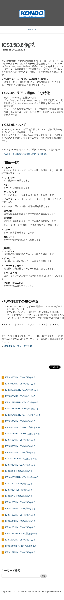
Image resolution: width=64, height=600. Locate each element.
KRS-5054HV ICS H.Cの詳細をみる (22, 427)
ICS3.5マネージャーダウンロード (20, 346)
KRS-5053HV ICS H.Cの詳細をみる (22, 433)
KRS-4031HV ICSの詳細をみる (20, 527)
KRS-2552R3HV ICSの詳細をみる (21, 390)
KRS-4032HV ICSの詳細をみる (20, 521)
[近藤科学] (32, 11)
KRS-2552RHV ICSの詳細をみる (21, 533)
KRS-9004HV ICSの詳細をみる (20, 421)
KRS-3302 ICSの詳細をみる (19, 471)
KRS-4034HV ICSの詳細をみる (20, 508)
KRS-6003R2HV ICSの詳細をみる (21, 477)
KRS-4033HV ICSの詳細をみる (20, 515)
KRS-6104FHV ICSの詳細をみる (21, 458)
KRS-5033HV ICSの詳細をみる (20, 446)
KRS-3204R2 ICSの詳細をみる (20, 396)
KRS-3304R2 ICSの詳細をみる (20, 465)
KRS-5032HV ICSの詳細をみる (20, 452)
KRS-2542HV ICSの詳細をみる (20, 539)
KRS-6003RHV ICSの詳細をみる (21, 546)
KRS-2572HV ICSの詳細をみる (20, 552)
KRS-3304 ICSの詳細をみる (19, 490)
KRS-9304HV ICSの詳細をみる (20, 383)
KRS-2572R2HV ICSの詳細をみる (21, 402)
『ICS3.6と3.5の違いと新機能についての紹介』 (25, 154)
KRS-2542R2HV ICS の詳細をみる (23, 415)
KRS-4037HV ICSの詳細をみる (20, 502)
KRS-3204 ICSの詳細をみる (19, 496)
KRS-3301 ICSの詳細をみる (19, 483)
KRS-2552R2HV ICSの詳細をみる (21, 408)
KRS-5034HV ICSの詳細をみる (20, 440)
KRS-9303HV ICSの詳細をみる (20, 377)
